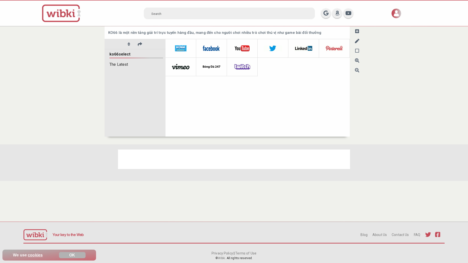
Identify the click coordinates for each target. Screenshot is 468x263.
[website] (181, 48)
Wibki (221, 258)
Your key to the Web (68, 235)
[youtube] (242, 48)
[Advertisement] (234, 159)
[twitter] (273, 48)
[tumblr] (211, 67)
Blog (364, 235)
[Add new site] (357, 31)
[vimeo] (181, 67)
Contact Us (400, 235)
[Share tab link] (140, 44)
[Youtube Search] (348, 13)
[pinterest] (334, 48)
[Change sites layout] (357, 51)
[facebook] (211, 48)
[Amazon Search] (337, 13)
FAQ (417, 235)
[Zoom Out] (357, 70)
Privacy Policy (223, 253)
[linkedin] (303, 48)
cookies (35, 255)
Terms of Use (245, 253)
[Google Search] (326, 13)
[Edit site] (357, 41)
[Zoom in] (357, 60)
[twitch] (242, 67)
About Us (379, 235)
